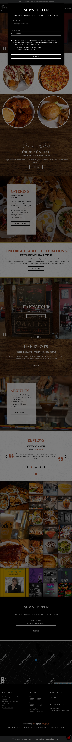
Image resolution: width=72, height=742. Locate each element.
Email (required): (16, 20)
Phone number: (15, 30)
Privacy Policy (18, 44)
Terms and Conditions (31, 44)
